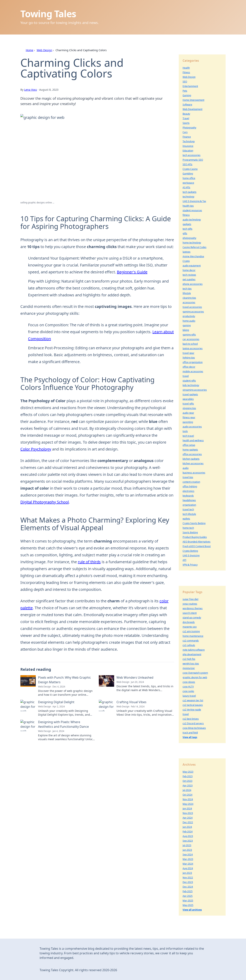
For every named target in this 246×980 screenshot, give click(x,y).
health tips (188, 205)
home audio (189, 320)
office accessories (192, 454)
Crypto (186, 261)
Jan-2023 (187, 873)
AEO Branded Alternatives (196, 541)
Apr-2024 (188, 817)
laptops (186, 251)
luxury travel (189, 695)
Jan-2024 (187, 808)
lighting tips (189, 357)
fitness (186, 215)
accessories (189, 302)
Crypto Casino (190, 169)
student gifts (189, 380)
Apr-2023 (188, 785)
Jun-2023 (187, 850)
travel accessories (192, 307)
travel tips (188, 477)
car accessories (191, 339)
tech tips (187, 288)
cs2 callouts (189, 645)
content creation (191, 481)
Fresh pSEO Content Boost (197, 546)
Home (29, 50)
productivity (189, 316)
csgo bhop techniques (194, 728)
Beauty (186, 113)
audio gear (188, 412)
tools (185, 431)
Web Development (192, 109)
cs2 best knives (191, 718)
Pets (185, 90)
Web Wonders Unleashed (134, 677)
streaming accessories (195, 389)
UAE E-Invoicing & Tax (194, 201)
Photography (189, 127)
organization (189, 504)
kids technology (191, 385)
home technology (192, 242)
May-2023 (188, 771)
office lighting (190, 486)
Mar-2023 (188, 859)
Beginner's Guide (132, 272)
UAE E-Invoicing (191, 555)
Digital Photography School (44, 502)
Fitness (186, 72)
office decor (189, 366)
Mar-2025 (188, 900)
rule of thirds (89, 561)
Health (186, 67)
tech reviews (189, 274)
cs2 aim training (191, 631)
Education (188, 150)
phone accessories (193, 284)
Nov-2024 (188, 799)
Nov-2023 (188, 813)
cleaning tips (189, 297)
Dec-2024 (188, 886)
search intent (190, 613)
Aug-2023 (188, 836)
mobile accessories (193, 371)
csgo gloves (189, 682)
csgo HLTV (188, 686)
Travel (186, 118)
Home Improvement (193, 100)
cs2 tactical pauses (193, 705)
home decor (189, 270)
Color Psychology (35, 449)
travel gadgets (190, 394)
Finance (187, 136)
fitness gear (189, 417)
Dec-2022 (188, 822)
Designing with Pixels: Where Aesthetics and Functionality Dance (63, 724)
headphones (189, 500)
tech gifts (187, 228)
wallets (186, 518)
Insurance (188, 146)
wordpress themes (193, 608)
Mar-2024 (188, 863)
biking (186, 330)
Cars (185, 132)
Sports (186, 123)
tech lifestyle (189, 514)
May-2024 (188, 804)
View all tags (190, 737)
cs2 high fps (189, 659)
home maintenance (193, 636)
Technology (189, 141)
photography (189, 238)
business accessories (194, 472)
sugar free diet (190, 599)
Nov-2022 (188, 877)
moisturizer (189, 668)
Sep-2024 (188, 854)
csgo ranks (188, 691)
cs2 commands (191, 640)
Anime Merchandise (193, 256)
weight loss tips (191, 663)
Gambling (188, 173)
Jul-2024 (187, 790)
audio (186, 468)
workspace (188, 182)
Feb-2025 (188, 891)
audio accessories (192, 426)
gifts (185, 233)
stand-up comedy (192, 617)
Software (187, 104)
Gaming (187, 95)
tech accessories (191, 155)
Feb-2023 (188, 776)
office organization (193, 362)
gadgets (187, 224)
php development (192, 654)
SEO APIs (187, 164)
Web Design (44, 50)
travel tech (188, 509)
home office (189, 178)
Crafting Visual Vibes (131, 702)
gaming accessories (193, 311)
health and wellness (193, 440)
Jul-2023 (187, 845)
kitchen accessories (193, 463)
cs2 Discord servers (193, 723)
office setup (189, 445)
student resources (192, 210)
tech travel (188, 435)
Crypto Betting (190, 550)
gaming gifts (189, 334)
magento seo (190, 626)
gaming (187, 325)
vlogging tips (189, 408)
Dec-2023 (188, 882)
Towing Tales (48, 13)
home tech (188, 527)
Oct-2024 (187, 794)
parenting (188, 422)
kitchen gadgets (191, 458)
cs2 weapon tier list (193, 700)
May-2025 (188, 905)
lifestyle (187, 293)
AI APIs (186, 187)
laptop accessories (193, 348)
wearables (188, 399)
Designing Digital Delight (56, 702)
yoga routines (190, 603)
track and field (190, 732)
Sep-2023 (188, 840)
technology (188, 196)
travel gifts (188, 403)
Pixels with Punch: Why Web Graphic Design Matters (64, 679)
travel (186, 376)
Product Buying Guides (195, 537)
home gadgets (190, 449)
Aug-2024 (188, 868)
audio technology (192, 219)
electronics (188, 491)
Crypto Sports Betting (194, 523)
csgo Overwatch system (195, 672)
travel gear (188, 353)
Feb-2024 (188, 831)
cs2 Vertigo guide (192, 709)
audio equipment (192, 265)
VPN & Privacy (190, 564)
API (184, 560)
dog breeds (189, 622)
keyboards (188, 495)
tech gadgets (189, 192)
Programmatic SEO (193, 159)
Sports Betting (190, 532)
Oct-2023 (187, 781)
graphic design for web (195, 677)
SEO (185, 81)
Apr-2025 (188, 896)
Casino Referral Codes (194, 247)
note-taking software (194, 649)
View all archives (192, 909)
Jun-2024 (187, 827)
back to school (190, 343)
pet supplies (189, 279)
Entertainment (190, 86)
